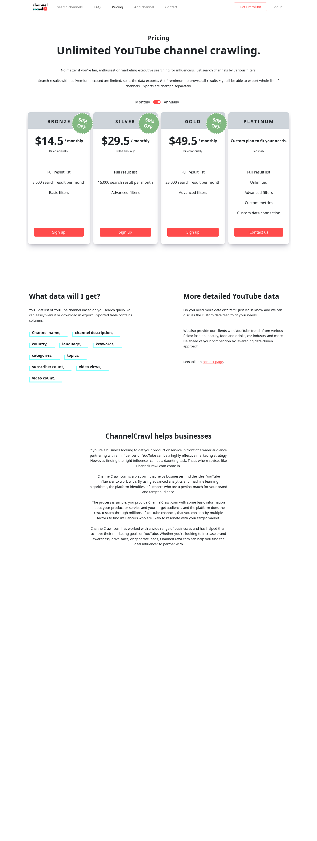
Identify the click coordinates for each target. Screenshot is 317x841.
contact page (213, 361)
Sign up (58, 232)
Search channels (70, 7)
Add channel (144, 7)
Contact (171, 7)
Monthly (142, 102)
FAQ (97, 7)
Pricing (117, 7)
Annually (171, 102)
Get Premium (250, 6)
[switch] (157, 102)
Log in (277, 7)
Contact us (258, 232)
